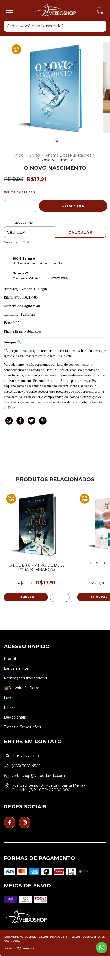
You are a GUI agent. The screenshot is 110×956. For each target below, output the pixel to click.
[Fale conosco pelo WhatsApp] (101, 947)
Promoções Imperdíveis (25, 678)
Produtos (12, 658)
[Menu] (9, 10)
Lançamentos (16, 668)
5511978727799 (25, 756)
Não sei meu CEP (16, 242)
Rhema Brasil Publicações (68, 155)
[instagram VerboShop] (24, 822)
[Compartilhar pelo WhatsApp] (9, 421)
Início (19, 155)
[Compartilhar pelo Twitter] (32, 422)
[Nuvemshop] (20, 949)
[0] (99, 11)
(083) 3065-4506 (26, 766)
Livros (34, 155)
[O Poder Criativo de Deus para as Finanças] (60, 597)
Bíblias (9, 707)
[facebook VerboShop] (9, 822)
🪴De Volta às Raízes (22, 688)
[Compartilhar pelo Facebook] (20, 422)
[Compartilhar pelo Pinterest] (43, 422)
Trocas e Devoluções (22, 727)
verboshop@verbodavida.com (38, 775)
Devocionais (15, 717)
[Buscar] (100, 27)
